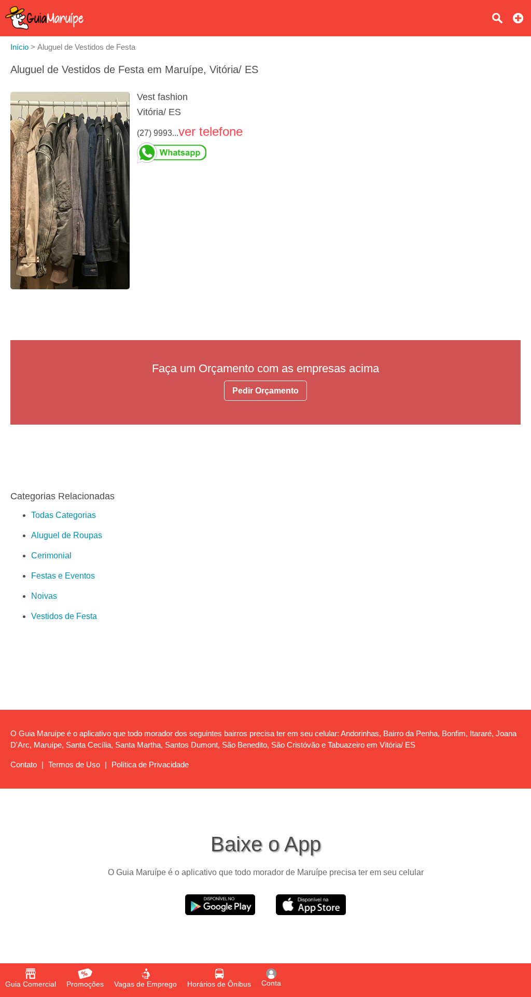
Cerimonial (51, 555)
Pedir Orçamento (265, 390)
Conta (271, 983)
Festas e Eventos (63, 575)
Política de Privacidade (150, 764)
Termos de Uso (74, 764)
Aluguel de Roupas (66, 535)
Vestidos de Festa (64, 616)
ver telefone (210, 131)
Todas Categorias (63, 515)
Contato (23, 764)
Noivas (44, 596)
